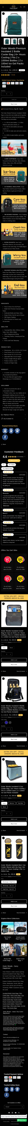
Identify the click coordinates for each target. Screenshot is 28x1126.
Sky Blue (20, 803)
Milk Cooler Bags (15, 1006)
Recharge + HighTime (9, 882)
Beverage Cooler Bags (18, 1027)
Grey (4, 647)
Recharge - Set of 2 (8, 885)
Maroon (12, 803)
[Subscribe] (22, 1107)
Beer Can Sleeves (16, 997)
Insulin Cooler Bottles (8, 1004)
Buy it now (14, 104)
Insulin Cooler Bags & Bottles (20, 938)
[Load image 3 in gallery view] (21, 41)
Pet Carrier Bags (12, 1008)
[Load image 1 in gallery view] (7, 41)
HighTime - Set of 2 (8, 889)
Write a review (14, 460)
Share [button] (4, 444)
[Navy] (6, 722)
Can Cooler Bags (7, 938)
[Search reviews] (3, 464)
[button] (3, 7)
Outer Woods (8, 1119)
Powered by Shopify (15, 1119)
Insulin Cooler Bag (8, 999)
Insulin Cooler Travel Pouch (15, 1001)
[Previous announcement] (3, 2)
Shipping (10, 72)
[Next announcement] (25, 2)
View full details (21, 671)
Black (12, 648)
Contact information (15, 1123)
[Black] (2, 722)
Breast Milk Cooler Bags (7, 959)
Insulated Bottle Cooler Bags (11, 993)
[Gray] (10, 722)
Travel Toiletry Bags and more (10, 1029)
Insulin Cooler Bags (7, 1027)
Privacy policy (6, 1121)
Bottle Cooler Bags (20, 959)
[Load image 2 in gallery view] (14, 41)
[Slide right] (26, 41)
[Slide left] (1, 41)
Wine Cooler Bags (16, 995)
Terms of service (14, 1121)
